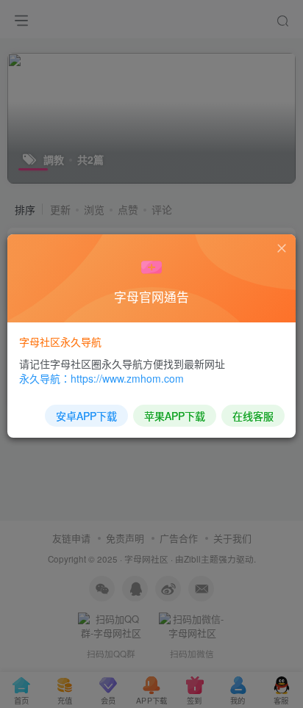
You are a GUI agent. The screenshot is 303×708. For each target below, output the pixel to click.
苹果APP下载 (174, 415)
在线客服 (253, 415)
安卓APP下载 (86, 415)
